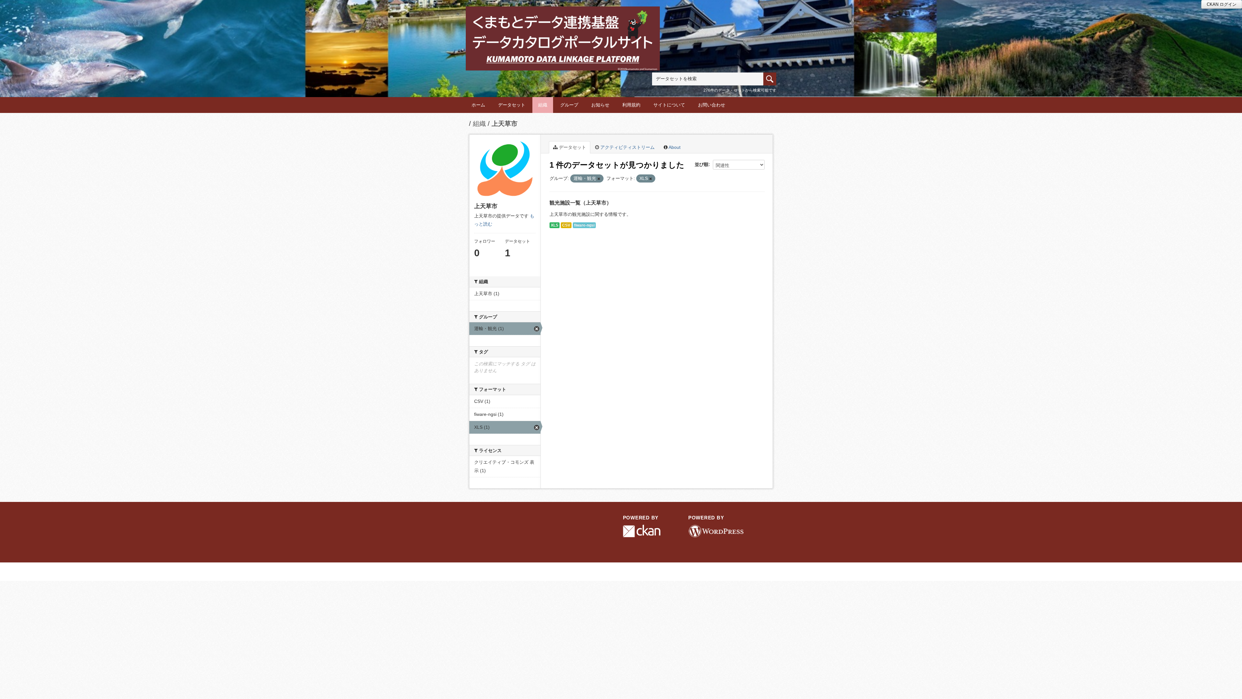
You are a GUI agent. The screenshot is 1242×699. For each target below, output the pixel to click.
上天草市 (505, 123)
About (674, 147)
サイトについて (669, 104)
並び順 (701, 164)
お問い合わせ (711, 104)
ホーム (478, 104)
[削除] (598, 179)
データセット (511, 104)
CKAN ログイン (1222, 4)
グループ (569, 104)
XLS (554, 225)
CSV (566, 225)
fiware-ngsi (584, 225)
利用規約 (631, 104)
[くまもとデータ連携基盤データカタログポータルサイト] (563, 15)
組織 (542, 104)
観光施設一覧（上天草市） (581, 202)
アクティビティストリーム (627, 147)
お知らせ (600, 104)
